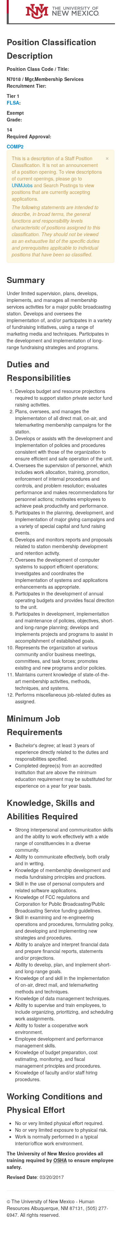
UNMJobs (22, 185)
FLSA (13, 102)
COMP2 (15, 146)
